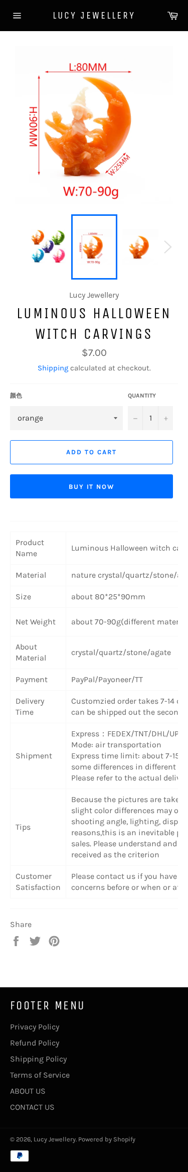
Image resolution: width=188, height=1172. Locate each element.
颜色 (16, 395)
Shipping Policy (38, 1059)
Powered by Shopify (106, 1139)
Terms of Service (40, 1075)
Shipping (53, 367)
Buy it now (92, 486)
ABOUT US (28, 1091)
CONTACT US (32, 1107)
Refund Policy (34, 1043)
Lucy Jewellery (94, 15)
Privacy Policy (34, 1026)
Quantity (142, 395)
